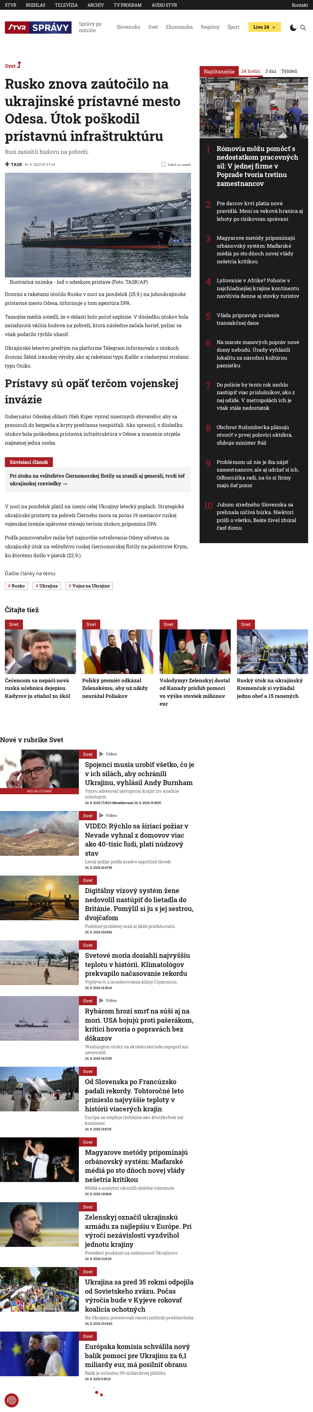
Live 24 (261, 27)
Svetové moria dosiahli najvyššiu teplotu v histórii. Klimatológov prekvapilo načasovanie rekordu (137, 964)
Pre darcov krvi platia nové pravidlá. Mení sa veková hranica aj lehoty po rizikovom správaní (260, 211)
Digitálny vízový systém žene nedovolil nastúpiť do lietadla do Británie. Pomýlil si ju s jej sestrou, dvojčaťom (139, 904)
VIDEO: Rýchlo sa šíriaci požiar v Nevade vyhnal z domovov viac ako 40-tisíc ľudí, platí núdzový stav (136, 839)
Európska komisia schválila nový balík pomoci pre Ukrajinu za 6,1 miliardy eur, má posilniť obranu (137, 1355)
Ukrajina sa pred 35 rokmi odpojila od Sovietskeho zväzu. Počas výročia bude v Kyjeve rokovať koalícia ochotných (139, 1295)
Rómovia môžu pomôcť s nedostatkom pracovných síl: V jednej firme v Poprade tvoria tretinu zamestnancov (257, 166)
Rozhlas (35, 5)
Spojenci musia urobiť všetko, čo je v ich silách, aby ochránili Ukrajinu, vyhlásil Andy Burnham (139, 773)
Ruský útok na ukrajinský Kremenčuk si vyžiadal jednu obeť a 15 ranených (270, 688)
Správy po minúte (90, 26)
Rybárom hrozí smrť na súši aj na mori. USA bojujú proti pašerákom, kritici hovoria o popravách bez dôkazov (139, 1024)
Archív (95, 5)
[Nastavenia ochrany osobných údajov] (12, 1400)
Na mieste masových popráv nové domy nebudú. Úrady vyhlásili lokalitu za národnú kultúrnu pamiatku (258, 354)
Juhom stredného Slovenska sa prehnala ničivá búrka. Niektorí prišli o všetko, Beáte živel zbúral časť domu (256, 516)
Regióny (210, 27)
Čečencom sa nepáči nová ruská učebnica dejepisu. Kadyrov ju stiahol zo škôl (37, 688)
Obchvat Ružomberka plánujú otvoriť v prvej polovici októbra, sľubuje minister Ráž (254, 435)
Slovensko (128, 27)
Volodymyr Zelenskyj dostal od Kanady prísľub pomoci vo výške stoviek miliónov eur (195, 692)
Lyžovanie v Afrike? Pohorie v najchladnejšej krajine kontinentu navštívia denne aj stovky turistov (258, 288)
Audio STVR (164, 5)
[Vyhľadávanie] (303, 27)
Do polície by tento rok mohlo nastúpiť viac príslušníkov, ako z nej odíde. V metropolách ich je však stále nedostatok (256, 396)
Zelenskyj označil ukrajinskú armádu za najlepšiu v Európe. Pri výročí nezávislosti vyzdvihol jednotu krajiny (138, 1231)
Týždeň (289, 71)
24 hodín (250, 71)
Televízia (66, 5)
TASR (16, 164)
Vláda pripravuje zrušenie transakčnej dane (248, 319)
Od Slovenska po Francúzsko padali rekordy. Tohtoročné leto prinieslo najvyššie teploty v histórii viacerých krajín (134, 1095)
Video (111, 754)
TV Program (128, 5)
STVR (10, 5)
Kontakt (300, 5)
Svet (153, 27)
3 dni (270, 71)
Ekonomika (179, 27)
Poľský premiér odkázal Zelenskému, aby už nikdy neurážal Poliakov (115, 688)
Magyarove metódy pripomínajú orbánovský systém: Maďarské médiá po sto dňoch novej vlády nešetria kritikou (256, 249)
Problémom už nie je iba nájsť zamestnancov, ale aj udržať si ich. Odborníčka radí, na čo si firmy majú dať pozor (258, 473)
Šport (233, 27)
